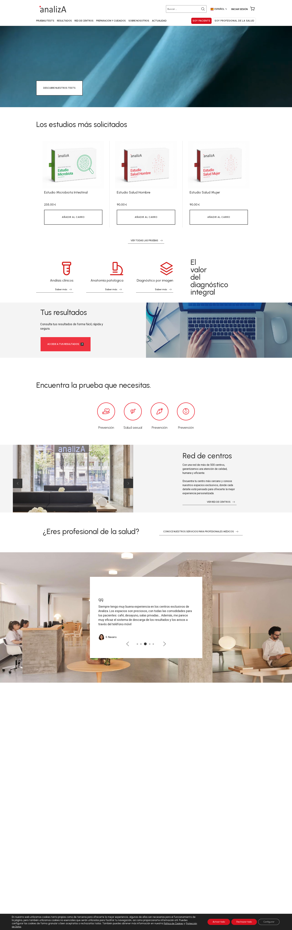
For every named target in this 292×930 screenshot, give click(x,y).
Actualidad (159, 20)
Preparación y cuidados (111, 20)
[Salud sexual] (133, 411)
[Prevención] (106, 411)
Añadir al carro (73, 217)
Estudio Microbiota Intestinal (66, 192)
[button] (17, 483)
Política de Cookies (173, 923)
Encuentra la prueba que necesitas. (93, 385)
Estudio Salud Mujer (205, 192)
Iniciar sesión (239, 9)
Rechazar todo (244, 921)
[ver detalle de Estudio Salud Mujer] (219, 164)
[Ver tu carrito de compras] (252, 9)
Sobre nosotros (138, 20)
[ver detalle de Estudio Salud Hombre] (146, 164)
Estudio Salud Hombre (133, 192)
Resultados (64, 20)
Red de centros (84, 20)
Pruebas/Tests (45, 20)
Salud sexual (133, 427)
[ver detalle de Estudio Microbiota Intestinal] (73, 164)
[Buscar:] (187, 9)
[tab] (137, 644)
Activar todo (219, 921)
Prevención (106, 427)
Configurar (268, 921)
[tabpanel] (73, 184)
